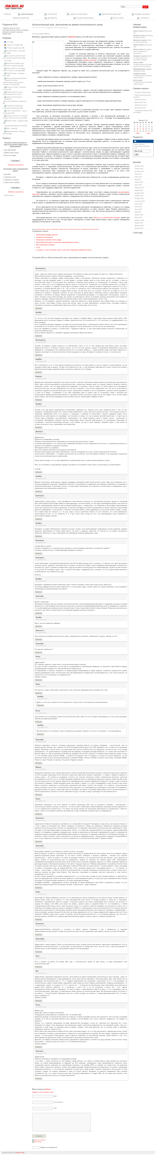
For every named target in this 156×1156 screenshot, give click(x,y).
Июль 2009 (138, 206)
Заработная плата (141, 105)
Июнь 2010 (138, 177)
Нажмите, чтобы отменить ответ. (43, 1092)
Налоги (6, 60)
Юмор (13, 128)
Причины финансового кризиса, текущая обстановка (13, 83)
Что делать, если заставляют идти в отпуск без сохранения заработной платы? (64, 250)
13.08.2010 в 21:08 (41, 361)
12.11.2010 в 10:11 (41, 820)
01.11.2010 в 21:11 (42, 698)
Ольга (47, 1089)
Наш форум (52, 14)
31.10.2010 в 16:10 (41, 713)
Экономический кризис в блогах (14, 126)
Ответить (38, 308)
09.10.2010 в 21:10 (41, 619)
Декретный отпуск (141, 102)
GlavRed (49, 27)
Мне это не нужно (10, 155)
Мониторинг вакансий (111, 14)
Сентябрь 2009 (140, 201)
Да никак (7, 174)
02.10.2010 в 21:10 (41, 525)
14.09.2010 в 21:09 (41, 406)
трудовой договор (86, 229)
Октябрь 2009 (139, 198)
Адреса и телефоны (79, 14)
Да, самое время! (10, 150)
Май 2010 (138, 179)
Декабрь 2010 (139, 166)
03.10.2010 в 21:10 (41, 581)
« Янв (137, 133)
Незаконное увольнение (44, 237)
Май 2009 (138, 212)
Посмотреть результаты (16, 165)
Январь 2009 (139, 223)
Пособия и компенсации (143, 92)
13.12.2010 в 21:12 (41, 1053)
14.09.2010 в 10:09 (41, 378)
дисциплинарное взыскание (43, 229)
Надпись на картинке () (49, 1147)
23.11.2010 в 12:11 (41, 941)
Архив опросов (9, 195)
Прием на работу (140, 99)
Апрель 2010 (139, 182)
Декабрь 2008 (139, 225)
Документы (52, 18)
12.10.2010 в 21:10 (41, 645)
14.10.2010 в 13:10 (41, 658)
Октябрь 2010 (139, 171)
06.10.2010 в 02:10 (41, 598)
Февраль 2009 (139, 220)
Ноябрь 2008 (139, 228)
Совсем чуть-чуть (10, 177)
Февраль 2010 (139, 187)
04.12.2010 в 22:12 (41, 973)
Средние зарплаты (142, 14)
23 (137, 131)
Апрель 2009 (139, 215)
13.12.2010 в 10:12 (41, 1007)
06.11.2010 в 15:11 (41, 769)
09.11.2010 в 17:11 (41, 801)
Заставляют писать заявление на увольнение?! (142, 51)
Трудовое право (23, 121)
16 (137, 129)
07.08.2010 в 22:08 (41, 270)
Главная (7, 14)
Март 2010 (138, 185)
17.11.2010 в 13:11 (41, 894)
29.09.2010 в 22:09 (41, 478)
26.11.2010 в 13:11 (41, 958)
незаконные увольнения (74, 229)
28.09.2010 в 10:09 (41, 433)
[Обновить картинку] (36, 1141)
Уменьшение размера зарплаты (47, 235)
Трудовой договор (139, 71)
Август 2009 (138, 204)
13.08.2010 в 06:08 (41, 342)
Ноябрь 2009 (139, 196)
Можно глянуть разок (12, 153)
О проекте (144, 18)
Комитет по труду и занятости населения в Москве (142, 58)
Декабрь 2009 (139, 193)
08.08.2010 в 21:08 (41, 314)
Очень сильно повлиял (12, 182)
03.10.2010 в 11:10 (41, 559)
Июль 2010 (138, 174)
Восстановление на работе (45, 245)
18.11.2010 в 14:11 (41, 925)
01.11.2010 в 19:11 (41, 741)
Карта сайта (118, 18)
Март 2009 (138, 217)
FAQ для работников (85, 18)
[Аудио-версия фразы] (39, 1140)
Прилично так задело (12, 180)
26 (146, 131)
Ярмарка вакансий (20, 18)
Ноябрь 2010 (139, 168)
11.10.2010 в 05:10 (41, 632)
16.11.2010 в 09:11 (41, 848)
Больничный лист (140, 108)
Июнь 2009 (138, 209)
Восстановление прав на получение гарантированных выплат (57, 242)
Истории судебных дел (14, 48)
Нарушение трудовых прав (59, 229)
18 (143, 129)
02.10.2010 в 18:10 (41, 497)
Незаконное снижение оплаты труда (48, 240)
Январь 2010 (139, 190)
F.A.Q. (9, 42)
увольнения (95, 229)
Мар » (149, 133)
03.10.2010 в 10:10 (41, 542)
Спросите (72, 37)
